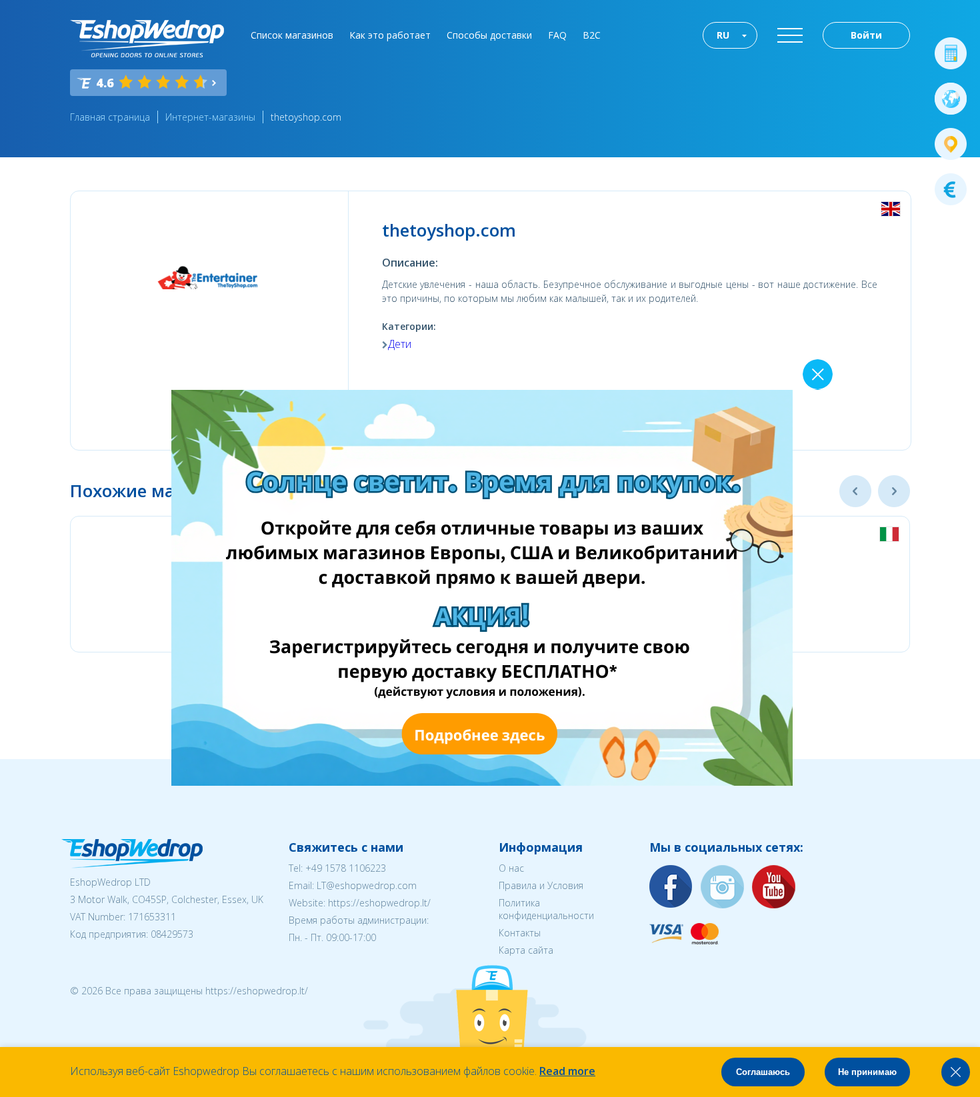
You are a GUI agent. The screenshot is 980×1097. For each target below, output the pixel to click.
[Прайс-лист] (951, 189)
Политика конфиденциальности (546, 909)
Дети (399, 344)
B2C (592, 35)
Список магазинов (292, 35)
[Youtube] (774, 887)
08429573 (172, 934)
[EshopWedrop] (147, 38)
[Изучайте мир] (951, 99)
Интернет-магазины (210, 117)
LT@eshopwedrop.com (367, 885)
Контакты (520, 932)
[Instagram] (723, 887)
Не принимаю (867, 1072)
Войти (866, 35)
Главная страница (110, 117)
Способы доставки (489, 35)
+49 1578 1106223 (345, 868)
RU (723, 35)
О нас (511, 868)
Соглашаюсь (763, 1072)
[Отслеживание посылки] (951, 144)
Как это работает (390, 35)
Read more (567, 1071)
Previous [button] (855, 491)
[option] (703, 584)
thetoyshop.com (306, 117)
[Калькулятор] (951, 53)
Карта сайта (526, 950)
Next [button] (894, 491)
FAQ (557, 35)
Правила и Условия (541, 885)
